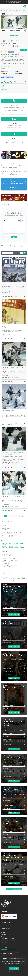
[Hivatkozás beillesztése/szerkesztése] (16, 220)
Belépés (17, 2)
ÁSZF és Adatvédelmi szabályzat (7, 938)
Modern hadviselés (6, 463)
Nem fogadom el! (14, 972)
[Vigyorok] (19, 220)
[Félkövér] (5, 220)
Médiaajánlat (4, 942)
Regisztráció (3, 932)
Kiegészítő (11, 85)
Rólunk (2, 936)
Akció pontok (11, 87)
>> (22, 516)
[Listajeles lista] (10, 220)
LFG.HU (19, 1)
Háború (5, 291)
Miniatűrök (17, 85)
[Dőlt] (7, 220)
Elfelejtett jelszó (4, 934)
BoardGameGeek (13, 1)
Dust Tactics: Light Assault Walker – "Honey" (12, 546)
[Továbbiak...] (22, 220)
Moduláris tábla (19, 87)
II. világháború (5, 292)
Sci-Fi (7, 85)
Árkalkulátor (11, 2)
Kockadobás (4, 89)
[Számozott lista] (13, 220)
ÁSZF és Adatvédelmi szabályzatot (13, 959)
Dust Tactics (10, 54)
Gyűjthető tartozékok (12, 291)
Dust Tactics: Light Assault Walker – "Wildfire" (13, 547)
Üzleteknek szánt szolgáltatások (8, 940)
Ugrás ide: (23, 49)
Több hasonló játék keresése (14, 889)
